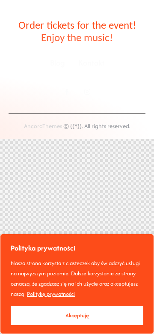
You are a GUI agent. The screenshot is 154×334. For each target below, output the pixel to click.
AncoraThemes (43, 126)
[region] (77, 284)
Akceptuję (77, 315)
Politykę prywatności (51, 294)
